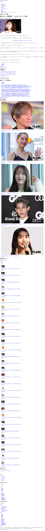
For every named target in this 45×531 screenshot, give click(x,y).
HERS (2, 516)
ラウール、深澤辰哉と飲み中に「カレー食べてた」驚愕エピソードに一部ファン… (11, 224)
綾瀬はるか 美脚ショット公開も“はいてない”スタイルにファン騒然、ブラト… (11, 268)
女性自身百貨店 (3, 499)
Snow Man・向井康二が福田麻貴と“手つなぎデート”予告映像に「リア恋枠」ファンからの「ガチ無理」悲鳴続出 (15, 93)
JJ (1, 487)
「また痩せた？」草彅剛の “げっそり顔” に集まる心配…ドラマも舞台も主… (11, 322)
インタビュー (4, 5)
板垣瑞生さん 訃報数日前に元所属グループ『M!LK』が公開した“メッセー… (11, 363)
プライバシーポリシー (4, 507)
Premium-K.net (3, 493)
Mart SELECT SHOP (3, 498)
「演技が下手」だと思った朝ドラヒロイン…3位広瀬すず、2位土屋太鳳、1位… (11, 383)
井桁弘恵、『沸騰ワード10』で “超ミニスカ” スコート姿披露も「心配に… (10, 255)
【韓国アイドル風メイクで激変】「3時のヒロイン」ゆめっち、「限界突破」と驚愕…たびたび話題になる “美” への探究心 (16, 86)
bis (1, 492)
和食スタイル (3, 519)
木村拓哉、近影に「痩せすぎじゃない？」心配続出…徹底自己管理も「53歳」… (11, 130)
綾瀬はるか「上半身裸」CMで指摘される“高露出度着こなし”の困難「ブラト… (11, 356)
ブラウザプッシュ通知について (5, 510)
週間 (2, 262)
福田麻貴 (2, 83)
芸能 (2, 5)
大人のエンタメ (6, 8)
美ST (2, 491)
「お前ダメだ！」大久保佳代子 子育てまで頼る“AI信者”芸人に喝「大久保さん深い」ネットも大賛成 (14, 94)
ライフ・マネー (3, 477)
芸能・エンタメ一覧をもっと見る (4, 77)
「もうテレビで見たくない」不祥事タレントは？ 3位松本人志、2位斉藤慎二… (11, 302)
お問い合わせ (3, 511)
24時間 (2, 261)
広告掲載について (3, 508)
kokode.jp (2, 497)
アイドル (2, 8)
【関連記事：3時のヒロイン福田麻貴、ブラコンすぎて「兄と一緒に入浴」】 (22, 40)
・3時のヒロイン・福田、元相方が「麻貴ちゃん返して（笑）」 (8, 72)
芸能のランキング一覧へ (3, 467)
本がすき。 (2, 521)
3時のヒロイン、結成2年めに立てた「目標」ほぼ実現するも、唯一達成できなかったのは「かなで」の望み (14, 87)
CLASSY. (2, 488)
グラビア (2, 7)
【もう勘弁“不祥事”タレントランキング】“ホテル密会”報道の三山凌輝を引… (11, 295)
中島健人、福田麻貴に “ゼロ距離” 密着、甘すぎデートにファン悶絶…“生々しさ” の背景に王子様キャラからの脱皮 (15, 96)
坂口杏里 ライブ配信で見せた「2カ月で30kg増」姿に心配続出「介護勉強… (11, 329)
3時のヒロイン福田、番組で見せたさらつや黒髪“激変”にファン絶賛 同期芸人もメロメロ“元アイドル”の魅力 (15, 85)
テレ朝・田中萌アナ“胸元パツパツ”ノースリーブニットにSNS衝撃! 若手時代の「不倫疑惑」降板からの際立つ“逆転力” (16, 90)
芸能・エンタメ (3, 4)
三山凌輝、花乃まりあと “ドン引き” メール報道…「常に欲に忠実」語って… (11, 275)
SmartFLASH (3, 495)
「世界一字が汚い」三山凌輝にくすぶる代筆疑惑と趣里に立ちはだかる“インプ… (11, 410)
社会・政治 (2, 476)
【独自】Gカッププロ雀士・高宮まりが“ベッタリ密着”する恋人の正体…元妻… (11, 444)
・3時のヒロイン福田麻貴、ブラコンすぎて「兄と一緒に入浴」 (8, 71)
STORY (2, 489)
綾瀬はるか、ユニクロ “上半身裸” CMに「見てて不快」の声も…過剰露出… (10, 161)
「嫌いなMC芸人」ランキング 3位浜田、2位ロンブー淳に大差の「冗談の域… (11, 390)
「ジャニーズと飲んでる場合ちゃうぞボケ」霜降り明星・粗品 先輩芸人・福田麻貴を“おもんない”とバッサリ (15, 95)
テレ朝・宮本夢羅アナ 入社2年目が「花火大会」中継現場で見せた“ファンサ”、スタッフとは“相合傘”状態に (15, 91)
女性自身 (2, 494)
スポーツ (2, 6)
